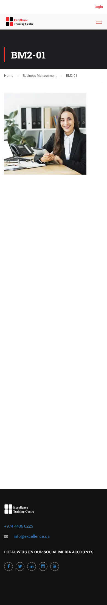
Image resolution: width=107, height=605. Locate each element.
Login (99, 7)
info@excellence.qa (32, 536)
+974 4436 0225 (19, 526)
